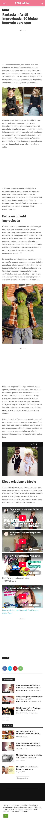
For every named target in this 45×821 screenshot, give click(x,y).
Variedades (6, 10)
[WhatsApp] (20, 668)
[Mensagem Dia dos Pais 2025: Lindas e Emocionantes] (8, 770)
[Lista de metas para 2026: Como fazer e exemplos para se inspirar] (8, 688)
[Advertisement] (22, 46)
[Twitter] (10, 668)
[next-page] (7, 719)
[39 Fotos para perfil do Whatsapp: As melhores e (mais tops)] (8, 711)
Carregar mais (21, 778)
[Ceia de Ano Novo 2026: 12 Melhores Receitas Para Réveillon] (8, 734)
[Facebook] (4, 668)
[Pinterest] (15, 668)
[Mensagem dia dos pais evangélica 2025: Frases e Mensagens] (8, 758)
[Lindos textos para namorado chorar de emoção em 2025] (8, 700)
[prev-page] (3, 719)
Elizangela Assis (21, 690)
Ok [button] (6, 816)
